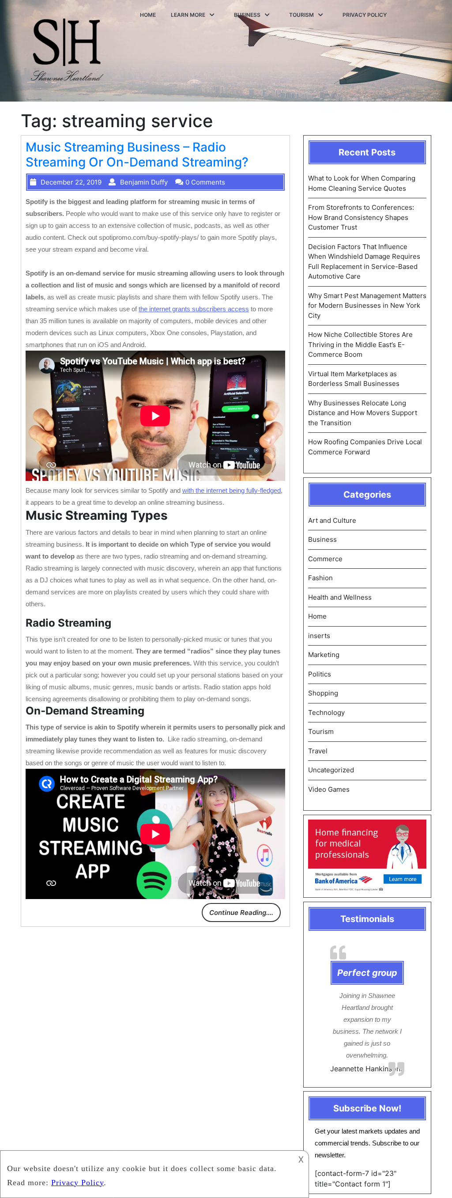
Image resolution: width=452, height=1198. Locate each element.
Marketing (323, 654)
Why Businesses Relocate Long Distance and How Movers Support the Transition (362, 413)
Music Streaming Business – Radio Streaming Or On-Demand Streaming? (137, 155)
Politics (319, 674)
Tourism (301, 14)
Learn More (188, 14)
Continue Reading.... (241, 912)
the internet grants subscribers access (194, 309)
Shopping (323, 693)
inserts (319, 635)
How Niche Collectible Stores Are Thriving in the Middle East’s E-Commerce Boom (360, 344)
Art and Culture (332, 520)
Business (247, 14)
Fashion (320, 578)
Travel (318, 751)
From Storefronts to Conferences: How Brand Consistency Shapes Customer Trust (361, 217)
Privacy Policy (365, 14)
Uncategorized (331, 770)
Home (148, 14)
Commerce (325, 559)
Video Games (329, 789)
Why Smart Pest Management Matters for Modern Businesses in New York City (367, 305)
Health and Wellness (340, 597)
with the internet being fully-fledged (231, 490)
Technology (326, 712)
